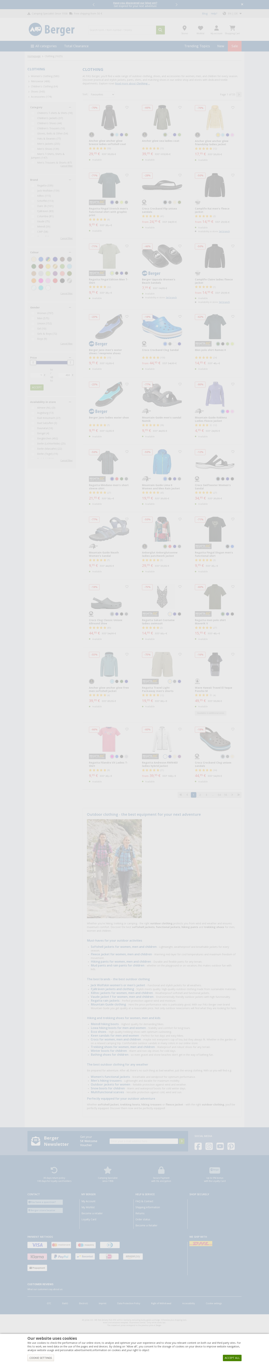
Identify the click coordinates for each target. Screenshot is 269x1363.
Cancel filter (66, 166)
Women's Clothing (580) (45, 76)
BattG (65, 1303)
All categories (46, 46)
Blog (205, 13)
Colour (34, 252)
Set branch (224, 231)
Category (36, 107)
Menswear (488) (40, 81)
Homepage (34, 56)
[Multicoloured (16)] (48, 259)
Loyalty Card (88, 1219)
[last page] (238, 795)
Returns (140, 1213)
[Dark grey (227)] (69, 259)
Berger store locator (43, 1210)
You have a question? (43, 1202)
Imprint (102, 1303)
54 (219, 794)
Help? (214, 13)
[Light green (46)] (48, 273)
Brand (34, 179)
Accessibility (188, 1303)
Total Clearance (76, 46)
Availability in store (43, 402)
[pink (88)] (48, 280)
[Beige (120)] (33, 259)
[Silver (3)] (69, 280)
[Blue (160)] (41, 259)
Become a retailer (92, 1213)
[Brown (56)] (62, 259)
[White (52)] (48, 287)
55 (225, 794)
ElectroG (83, 1303)
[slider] (33, 362)
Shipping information (147, 1207)
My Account (88, 1201)
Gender (35, 307)
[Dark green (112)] (33, 266)
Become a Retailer (146, 1225)
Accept (37, 387)
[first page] (181, 795)
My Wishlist (88, 1207)
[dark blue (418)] (55, 259)
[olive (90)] (69, 273)
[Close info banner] (242, 5)
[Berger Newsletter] (181, 1141)
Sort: (85, 94)
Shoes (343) (38, 91)
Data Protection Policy (128, 1303)
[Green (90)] (62, 266)
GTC (49, 1303)
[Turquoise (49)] (41, 287)
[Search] (160, 30)
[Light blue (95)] (69, 266)
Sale (234, 46)
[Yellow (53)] (48, 266)
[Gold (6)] (55, 266)
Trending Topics (197, 46)
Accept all (232, 1357)
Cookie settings (214, 1303)
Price (33, 357)
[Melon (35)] (62, 273)
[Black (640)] (62, 280)
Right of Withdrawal (161, 1303)
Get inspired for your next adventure (135, 4)
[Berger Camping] (55, 29)
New (220, 46)
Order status (142, 1219)
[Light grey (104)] (41, 273)
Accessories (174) (41, 96)
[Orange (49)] (33, 280)
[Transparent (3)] (33, 287)
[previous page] (187, 795)
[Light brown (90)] (33, 273)
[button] (94, 4)
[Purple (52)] (55, 273)
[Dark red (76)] (41, 266)
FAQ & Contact (144, 1201)
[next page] (239, 94)
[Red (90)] (55, 280)
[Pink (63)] (41, 280)
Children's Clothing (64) (44, 86)
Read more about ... (132, 83)
